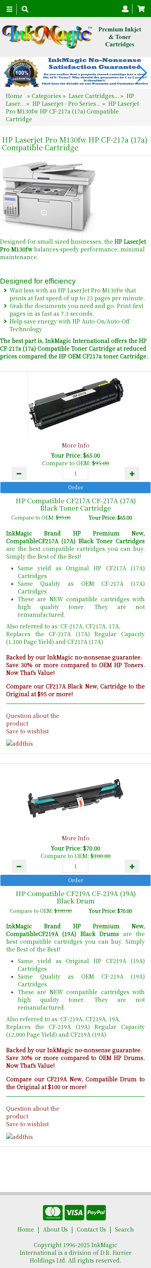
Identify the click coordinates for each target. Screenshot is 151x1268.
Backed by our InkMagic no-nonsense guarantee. (74, 657)
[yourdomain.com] (72, 37)
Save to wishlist (27, 731)
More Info (75, 445)
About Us (55, 1229)
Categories (47, 96)
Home (15, 96)
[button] (129, 81)
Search (124, 1229)
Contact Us (91, 1229)
